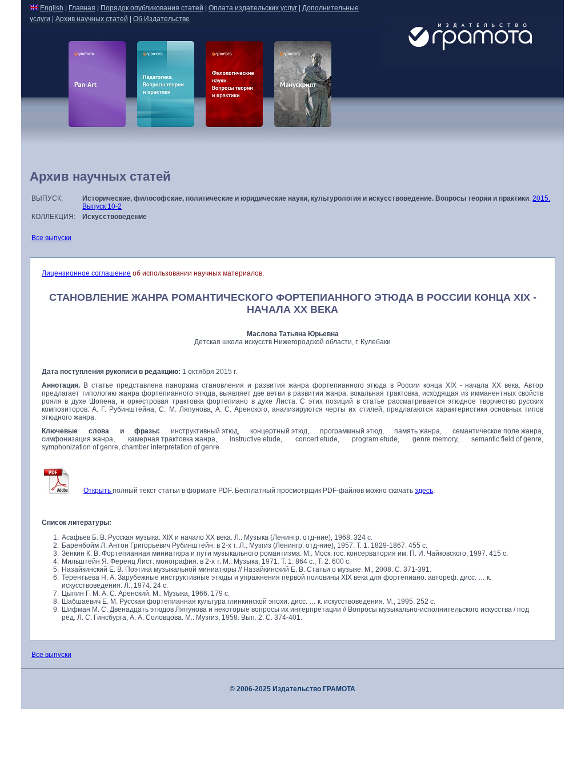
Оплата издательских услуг (253, 8)
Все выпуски (51, 238)
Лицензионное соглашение (86, 273)
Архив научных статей (91, 19)
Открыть (98, 491)
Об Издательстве (161, 19)
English (51, 8)
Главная (82, 8)
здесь (424, 491)
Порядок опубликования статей (152, 8)
